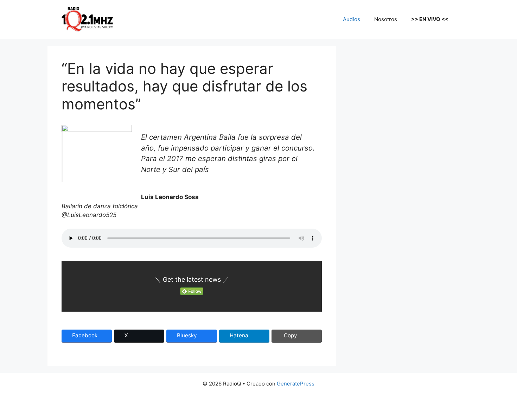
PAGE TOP (500, 376)
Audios (351, 19)
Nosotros (385, 19)
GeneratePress (295, 383)
